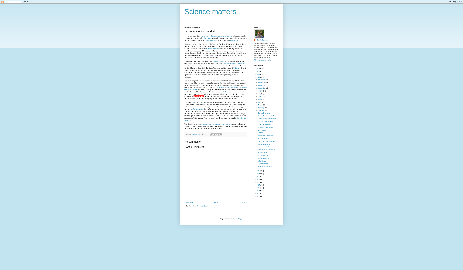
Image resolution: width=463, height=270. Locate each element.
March (260, 105)
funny (222, 61)
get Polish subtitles (197, 109)
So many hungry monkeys (266, 150)
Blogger (240, 219)
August (260, 91)
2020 (258, 176)
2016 (258, 188)
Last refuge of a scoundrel (266, 141)
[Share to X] (216, 134)
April (260, 102)
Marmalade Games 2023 (266, 136)
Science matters (210, 12)
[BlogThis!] (214, 134)
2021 (258, 174)
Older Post (243, 202)
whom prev (229, 36)
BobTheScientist (262, 40)
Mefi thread (207, 38)
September (262, 88)
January (261, 110)
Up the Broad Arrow (264, 124)
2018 (258, 182)
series (216, 61)
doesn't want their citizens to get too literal (217, 124)
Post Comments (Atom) (200, 206)
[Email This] (211, 134)
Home (216, 202)
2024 (258, 74)
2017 (258, 185)
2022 (258, 171)
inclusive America (212, 49)
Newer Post (189, 202)
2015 (258, 191)
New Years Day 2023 (265, 167)
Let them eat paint (264, 144)
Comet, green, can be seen (267, 119)
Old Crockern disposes (265, 121)
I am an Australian (211, 40)
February (261, 108)
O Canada (236, 68)
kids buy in (234, 40)
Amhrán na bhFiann (230, 92)
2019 (258, 179)
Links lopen (262, 130)
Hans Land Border (264, 147)
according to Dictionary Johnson (213, 36)
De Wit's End (262, 133)
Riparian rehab (263, 164)
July (259, 94)
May (259, 99)
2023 (258, 77)
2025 (258, 71)
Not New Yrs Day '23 (265, 155)
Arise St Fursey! (263, 138)
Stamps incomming (264, 113)
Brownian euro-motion (265, 127)
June (260, 96)
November (262, 82)
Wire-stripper (262, 161)
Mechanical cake (263, 158)
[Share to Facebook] (218, 134)
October (261, 85)
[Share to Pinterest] (221, 134)
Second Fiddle (263, 152)
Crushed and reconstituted (266, 116)
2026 (258, 69)
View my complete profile (262, 60)
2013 (258, 196)
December (262, 80)
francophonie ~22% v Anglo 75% (234, 63)
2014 (258, 193)
